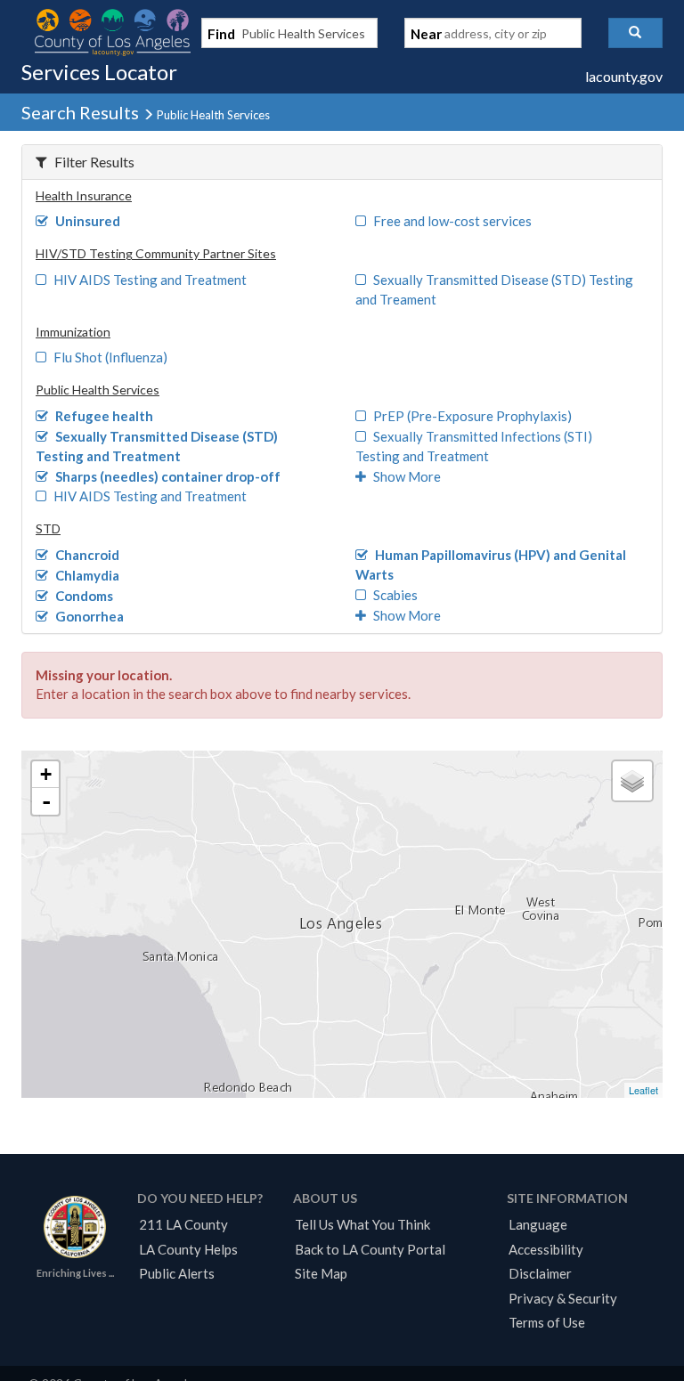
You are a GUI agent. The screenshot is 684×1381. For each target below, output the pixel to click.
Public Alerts (177, 1273)
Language (538, 1224)
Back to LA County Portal (370, 1249)
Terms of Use (547, 1322)
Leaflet (643, 1090)
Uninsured (87, 221)
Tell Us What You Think (362, 1224)
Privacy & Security (563, 1298)
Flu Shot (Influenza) (110, 357)
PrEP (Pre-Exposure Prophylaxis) (472, 416)
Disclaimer (540, 1273)
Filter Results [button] (94, 161)
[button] (635, 33)
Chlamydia (87, 575)
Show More (407, 476)
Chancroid (87, 555)
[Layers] (632, 780)
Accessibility (546, 1249)
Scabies (395, 595)
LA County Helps (188, 1249)
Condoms (84, 596)
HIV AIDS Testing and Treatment (150, 280)
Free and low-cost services (452, 221)
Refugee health (104, 416)
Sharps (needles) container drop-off (168, 476)
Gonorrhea (89, 616)
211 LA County (183, 1224)
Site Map (321, 1273)
